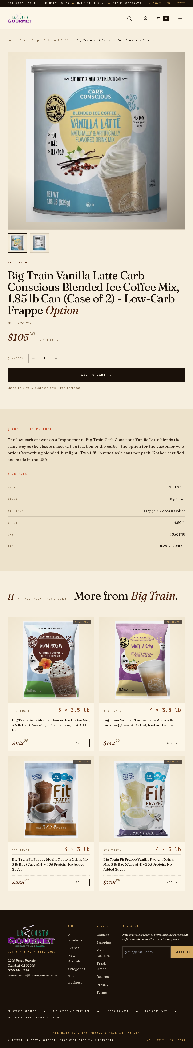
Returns (102, 977)
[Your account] (145, 18)
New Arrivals (74, 958)
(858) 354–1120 (18, 970)
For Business (75, 979)
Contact (102, 935)
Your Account (103, 953)
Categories (76, 969)
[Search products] (129, 18)
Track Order (101, 966)
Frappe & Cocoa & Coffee (51, 40)
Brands (73, 948)
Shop (23, 40)
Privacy (102, 985)
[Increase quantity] (56, 358)
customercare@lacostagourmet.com (32, 975)
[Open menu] (180, 18)
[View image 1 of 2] (17, 243)
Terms (101, 992)
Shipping (103, 942)
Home (11, 40)
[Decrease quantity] (33, 358)
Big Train (18, 262)
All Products (75, 937)
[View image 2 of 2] (39, 243)
